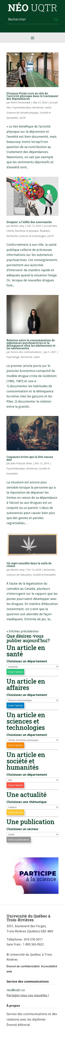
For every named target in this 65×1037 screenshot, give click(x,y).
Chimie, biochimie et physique (22, 230)
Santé (48, 107)
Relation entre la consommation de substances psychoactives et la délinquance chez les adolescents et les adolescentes (30, 344)
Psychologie (13, 357)
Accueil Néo (50, 225)
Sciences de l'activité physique (22, 112)
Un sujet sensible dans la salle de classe (29, 564)
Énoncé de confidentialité (23, 966)
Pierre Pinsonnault (20, 102)
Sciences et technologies (32, 236)
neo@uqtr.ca (15, 990)
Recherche (38, 107)
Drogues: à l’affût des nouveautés (29, 222)
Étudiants (45, 230)
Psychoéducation (21, 107)
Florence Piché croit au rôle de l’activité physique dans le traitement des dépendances (32, 96)
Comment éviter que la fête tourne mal (29, 458)
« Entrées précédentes (22, 631)
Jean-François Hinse (21, 463)
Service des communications (26, 352)
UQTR (22, 117)
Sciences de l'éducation (19, 574)
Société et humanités (44, 574)
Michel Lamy (17, 225)
